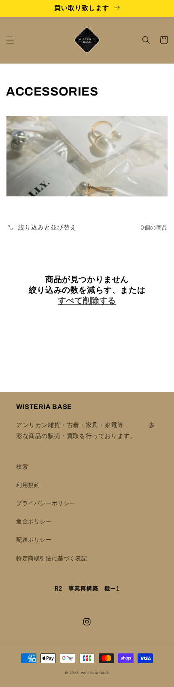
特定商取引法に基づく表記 (51, 558)
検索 (22, 466)
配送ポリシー (34, 539)
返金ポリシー (34, 521)
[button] (10, 40)
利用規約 (28, 484)
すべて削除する (87, 300)
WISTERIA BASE (95, 673)
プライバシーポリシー (45, 503)
